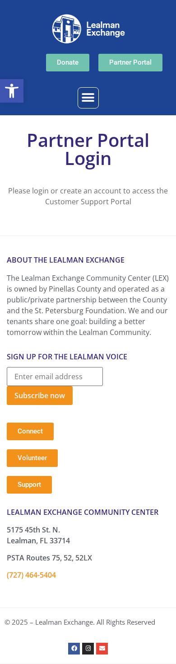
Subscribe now (39, 395)
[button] (11, 91)
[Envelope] (102, 649)
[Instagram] (88, 649)
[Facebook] (74, 649)
